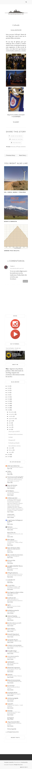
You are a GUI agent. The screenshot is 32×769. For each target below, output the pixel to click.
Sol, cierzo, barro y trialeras (15, 192)
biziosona (9, 527)
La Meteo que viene (12, 498)
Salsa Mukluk (10, 699)
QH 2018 (9, 562)
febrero (11, 450)
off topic (18, 146)
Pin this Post (17, 142)
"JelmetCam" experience (13, 667)
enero (10, 452)
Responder (25, 281)
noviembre (12, 414)
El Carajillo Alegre (12, 651)
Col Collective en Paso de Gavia (15, 646)
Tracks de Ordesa (11, 624)
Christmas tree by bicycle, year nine (15, 534)
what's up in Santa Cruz (13, 466)
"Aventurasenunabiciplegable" (15, 477)
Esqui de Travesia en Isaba (13, 606)
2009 (8, 456)
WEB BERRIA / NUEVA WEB (14, 641)
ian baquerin (10, 718)
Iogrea (9, 605)
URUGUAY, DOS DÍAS (12, 593)
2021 (8, 388)
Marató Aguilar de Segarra (13, 694)
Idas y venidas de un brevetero (15, 555)
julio (10, 423)
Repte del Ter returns (12, 568)
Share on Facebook (16, 136)
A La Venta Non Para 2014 (13, 635)
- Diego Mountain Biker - (13, 722)
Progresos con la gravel (13, 556)
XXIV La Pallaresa (11, 630)
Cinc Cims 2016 (11, 612)
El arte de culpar (11, 486)
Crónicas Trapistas (12, 616)
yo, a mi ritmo (11, 585)
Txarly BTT (10, 704)
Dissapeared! (11, 440)
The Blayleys (10, 491)
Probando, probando (13, 443)
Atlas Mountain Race (12, 528)
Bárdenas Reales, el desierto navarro (14, 724)
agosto (10, 421)
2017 (8, 397)
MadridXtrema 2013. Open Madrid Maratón (13, 712)
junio (10, 425)
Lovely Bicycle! (11, 580)
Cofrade (10, 437)
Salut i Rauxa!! (10, 539)
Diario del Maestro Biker (13, 548)
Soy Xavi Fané (10, 685)
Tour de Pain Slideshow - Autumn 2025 (13, 493)
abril (10, 429)
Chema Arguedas (11, 729)
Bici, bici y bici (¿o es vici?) (14, 623)
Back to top (23, 767)
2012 (8, 408)
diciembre (11, 412)
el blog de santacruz (12, 573)
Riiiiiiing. (9, 472)
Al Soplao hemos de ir (13, 732)
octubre (11, 416)
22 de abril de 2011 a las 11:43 (17, 268)
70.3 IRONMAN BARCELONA (14, 681)
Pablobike (10, 711)
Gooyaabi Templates (9, 764)
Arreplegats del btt (12, 692)
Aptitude (9, 581)
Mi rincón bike (11, 560)
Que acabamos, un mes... (14, 446)
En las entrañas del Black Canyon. (13, 687)
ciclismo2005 (10, 514)
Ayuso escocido (11, 516)
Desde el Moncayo (10, 221)
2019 (8, 392)
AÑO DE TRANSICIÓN (12, 663)
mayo (10, 427)
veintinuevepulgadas (12, 698)
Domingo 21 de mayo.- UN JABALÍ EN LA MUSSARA (13, 587)
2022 (8, 386)
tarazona (23, 146)
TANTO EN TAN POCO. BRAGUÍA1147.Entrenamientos (15, 600)
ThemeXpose (17, 762)
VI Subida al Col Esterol (13, 652)
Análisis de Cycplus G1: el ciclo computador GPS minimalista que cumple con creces (15, 480)
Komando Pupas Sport (13, 634)
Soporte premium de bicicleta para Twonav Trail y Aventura (14, 574)
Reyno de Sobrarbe (12, 485)
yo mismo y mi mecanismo (14, 645)
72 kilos (9, 471)
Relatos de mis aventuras (13, 680)
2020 (8, 390)
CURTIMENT (10, 662)
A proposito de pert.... (13, 640)
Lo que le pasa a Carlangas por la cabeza (15, 521)
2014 (8, 403)
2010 (8, 454)
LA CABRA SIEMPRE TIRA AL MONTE (15, 566)
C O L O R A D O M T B (13, 656)
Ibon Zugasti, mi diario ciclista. (15, 592)
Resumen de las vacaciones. (15, 434)
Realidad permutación (13, 610)
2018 (8, 395)
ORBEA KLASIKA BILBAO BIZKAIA (13, 550)
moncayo (13, 146)
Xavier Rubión (11, 628)
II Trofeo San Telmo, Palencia (14, 676)
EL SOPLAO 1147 (11, 598)
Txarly (12, 266)
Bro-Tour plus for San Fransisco (15, 467)
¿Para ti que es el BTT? (14, 431)
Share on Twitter (17, 139)
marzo (10, 448)
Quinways (9, 674)
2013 (8, 405)
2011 (8, 410)
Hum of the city (11, 532)
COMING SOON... (11, 657)
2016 (8, 399)
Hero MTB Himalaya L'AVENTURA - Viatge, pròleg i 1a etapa (15, 542)
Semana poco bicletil (12, 250)
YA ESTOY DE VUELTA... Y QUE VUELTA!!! (15, 705)
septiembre (12, 418)
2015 (8, 401)
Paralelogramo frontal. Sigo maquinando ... (14, 669)
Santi (8, 522)
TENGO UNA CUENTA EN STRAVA (13, 618)
